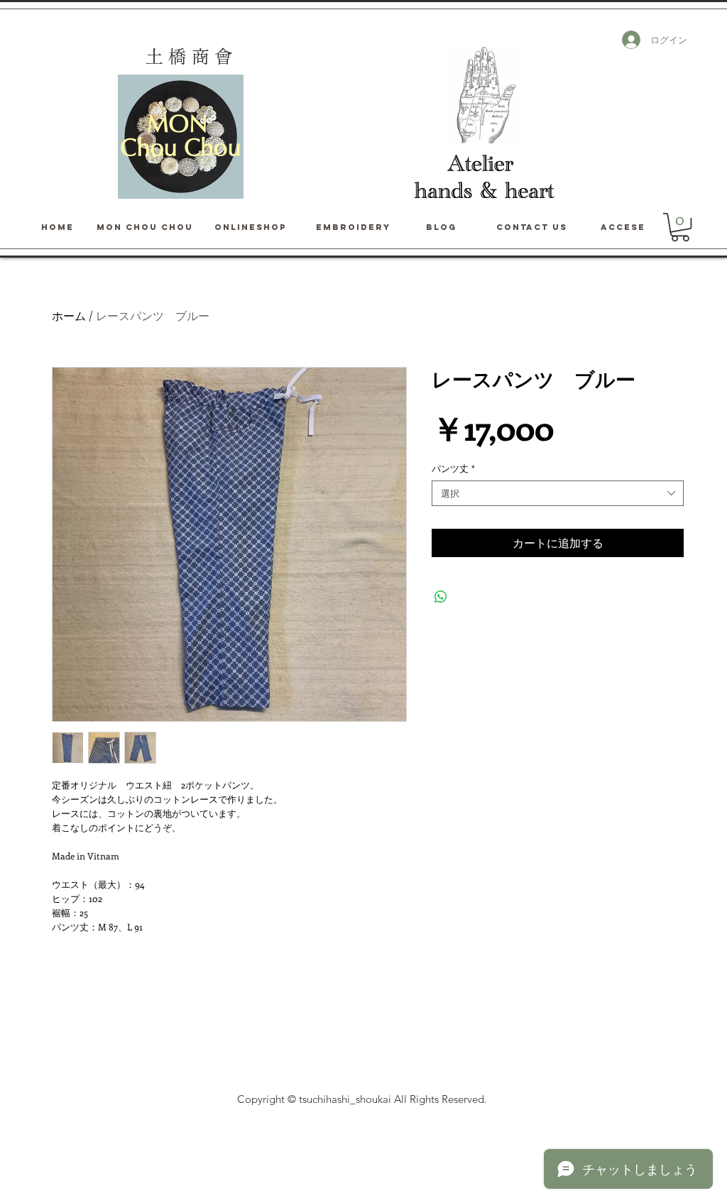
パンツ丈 (453, 468)
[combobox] (558, 493)
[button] (680, 227)
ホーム (69, 315)
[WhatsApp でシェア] (440, 596)
